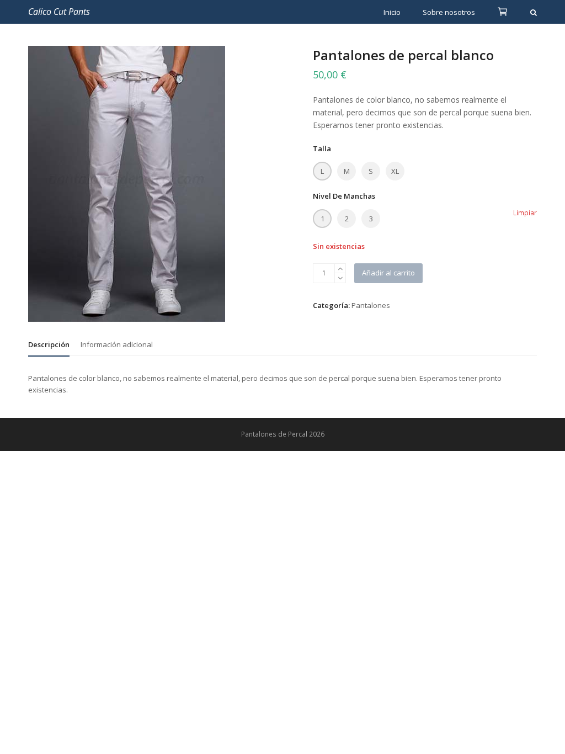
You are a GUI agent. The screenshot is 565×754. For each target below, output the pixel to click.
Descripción (49, 344)
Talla (322, 148)
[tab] (49, 344)
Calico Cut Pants (59, 12)
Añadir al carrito (388, 273)
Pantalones (370, 305)
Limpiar (525, 212)
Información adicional (117, 344)
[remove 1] (340, 278)
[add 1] (340, 268)
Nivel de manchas (344, 196)
